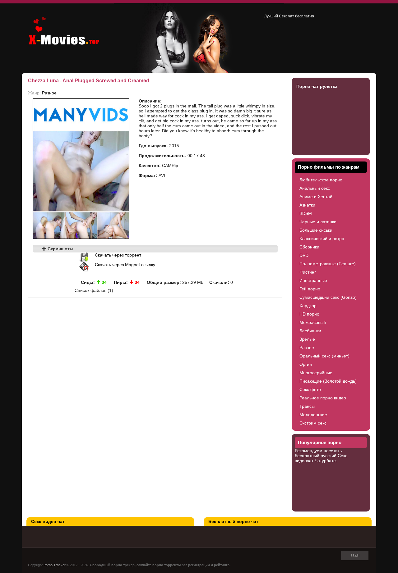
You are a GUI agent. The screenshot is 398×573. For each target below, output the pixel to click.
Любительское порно (320, 179)
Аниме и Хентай (315, 196)
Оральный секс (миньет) (324, 355)
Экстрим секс (312, 423)
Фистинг (307, 272)
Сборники (309, 246)
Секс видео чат (48, 521)
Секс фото (310, 389)
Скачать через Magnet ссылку (125, 264)
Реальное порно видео (322, 397)
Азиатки (307, 204)
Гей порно (309, 288)
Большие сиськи (315, 230)
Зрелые (307, 339)
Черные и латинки (317, 221)
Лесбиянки (310, 330)
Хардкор (308, 305)
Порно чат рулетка (316, 86)
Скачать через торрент (118, 254)
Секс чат (286, 16)
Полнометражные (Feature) (327, 263)
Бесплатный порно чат (233, 521)
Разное (49, 92)
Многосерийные (315, 372)
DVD (303, 255)
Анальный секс (314, 188)
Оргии (305, 364)
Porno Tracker (55, 565)
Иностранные (313, 280)
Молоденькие (313, 414)
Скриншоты (59, 248)
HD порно (309, 314)
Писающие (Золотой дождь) (328, 381)
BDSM (305, 213)
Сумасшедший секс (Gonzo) (328, 297)
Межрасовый (312, 322)
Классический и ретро (321, 238)
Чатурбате (325, 460)
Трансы (307, 406)
